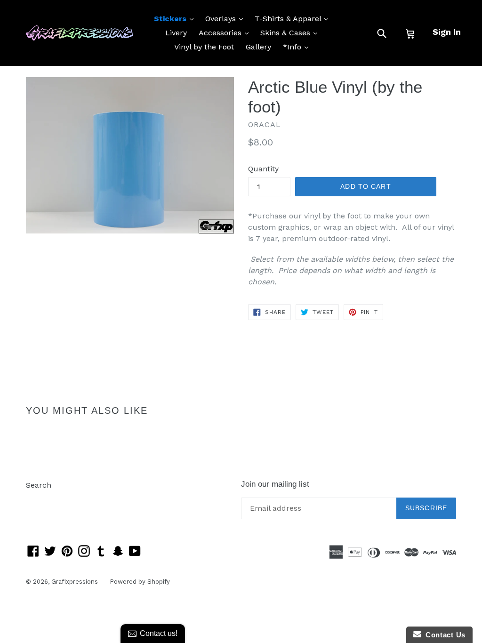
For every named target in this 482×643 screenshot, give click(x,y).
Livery (176, 32)
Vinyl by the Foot (204, 46)
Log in (37, 499)
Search (38, 485)
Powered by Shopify (140, 581)
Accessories (226, 32)
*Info (298, 46)
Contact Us (443, 635)
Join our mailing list (275, 484)
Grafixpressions (74, 581)
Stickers (176, 18)
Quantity (263, 168)
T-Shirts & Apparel (294, 18)
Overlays (226, 18)
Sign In (447, 32)
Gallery (258, 46)
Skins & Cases (291, 32)
